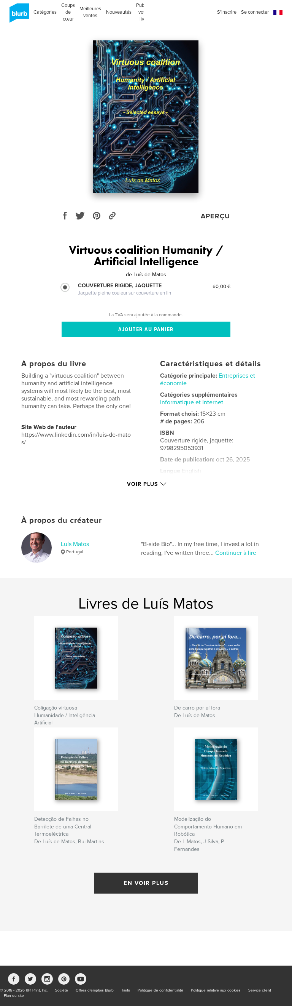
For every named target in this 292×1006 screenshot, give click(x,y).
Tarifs (125, 990)
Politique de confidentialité (160, 990)
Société (61, 990)
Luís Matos (75, 544)
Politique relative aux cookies (216, 990)
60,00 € (221, 286)
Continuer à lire (235, 553)
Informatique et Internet (191, 402)
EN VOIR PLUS (146, 882)
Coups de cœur (68, 12)
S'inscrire (226, 12)
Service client (259, 990)
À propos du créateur (61, 520)
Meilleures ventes (90, 12)
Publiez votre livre (144, 12)
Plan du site (14, 995)
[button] (277, 13)
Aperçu (215, 216)
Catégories (45, 12)
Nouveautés (119, 12)
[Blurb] (18, 16)
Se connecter (255, 12)
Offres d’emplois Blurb (95, 990)
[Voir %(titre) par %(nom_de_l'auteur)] (145, 116)
